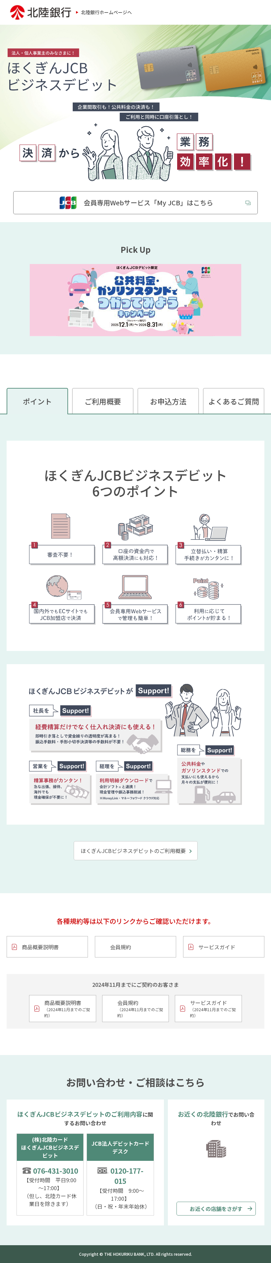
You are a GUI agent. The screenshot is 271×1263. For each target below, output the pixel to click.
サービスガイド (216, 947)
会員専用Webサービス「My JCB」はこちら (148, 202)
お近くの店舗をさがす (216, 1209)
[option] (135, 300)
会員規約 (120, 947)
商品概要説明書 (40, 947)
